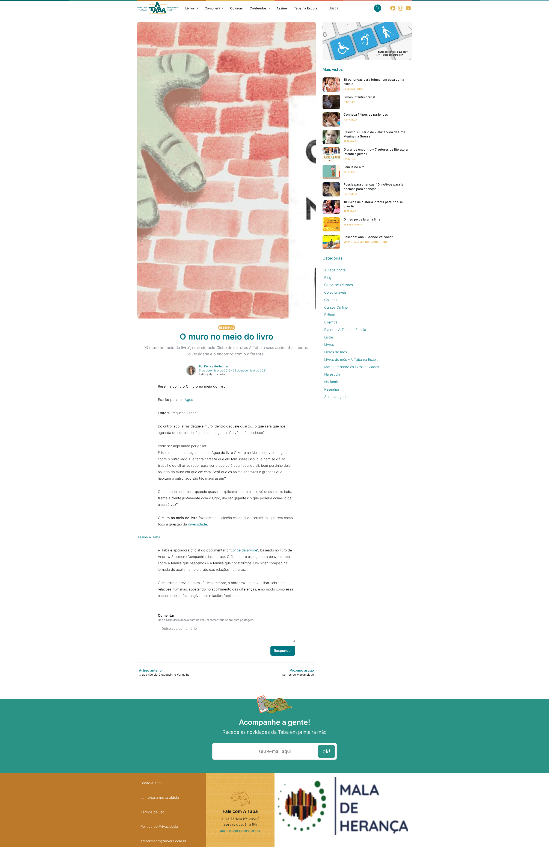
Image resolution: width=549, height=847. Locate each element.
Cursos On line (336, 307)
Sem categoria (353, 88)
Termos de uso (152, 812)
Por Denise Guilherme (213, 366)
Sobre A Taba (152, 783)
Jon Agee (185, 399)
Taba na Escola (305, 8)
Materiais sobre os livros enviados (351, 367)
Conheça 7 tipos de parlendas (366, 114)
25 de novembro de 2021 (249, 370)
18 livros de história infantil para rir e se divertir (373, 204)
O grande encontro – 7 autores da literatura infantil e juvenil (376, 152)
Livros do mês (335, 352)
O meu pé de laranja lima (362, 219)
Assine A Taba (148, 537)
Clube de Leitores (338, 285)
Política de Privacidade (159, 826)
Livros (190, 8)
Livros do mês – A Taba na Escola (351, 359)
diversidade (197, 524)
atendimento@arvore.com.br (240, 830)
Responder (283, 650)
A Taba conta (335, 270)
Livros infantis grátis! (359, 97)
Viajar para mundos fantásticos (366, 241)
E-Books (349, 102)
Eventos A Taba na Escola (345, 329)
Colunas (236, 8)
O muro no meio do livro (226, 336)
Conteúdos (258, 8)
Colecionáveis (335, 292)
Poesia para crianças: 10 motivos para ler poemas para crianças (374, 186)
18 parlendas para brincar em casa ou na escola (374, 82)
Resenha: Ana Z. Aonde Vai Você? (368, 237)
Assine (281, 8)
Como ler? (212, 8)
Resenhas (226, 327)
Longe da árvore (244, 550)
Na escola (332, 374)
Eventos (349, 158)
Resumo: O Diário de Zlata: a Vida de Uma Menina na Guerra (374, 134)
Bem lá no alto (354, 167)
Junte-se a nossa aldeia (160, 797)
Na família (350, 119)
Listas (329, 337)
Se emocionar (353, 224)
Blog (327, 277)
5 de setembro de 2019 (214, 370)
